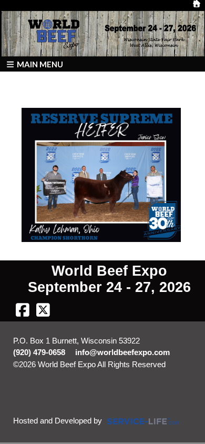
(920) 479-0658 (39, 352)
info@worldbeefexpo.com (122, 352)
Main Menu (39, 64)
